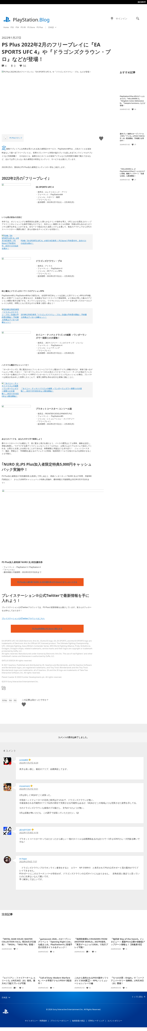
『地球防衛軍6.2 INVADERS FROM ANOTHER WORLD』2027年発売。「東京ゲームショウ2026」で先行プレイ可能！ (91, 943)
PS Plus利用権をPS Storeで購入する (47, 628)
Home (6, 27)
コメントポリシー (114, 1020)
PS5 (12, 27)
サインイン (121, 18)
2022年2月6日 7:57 (28, 861)
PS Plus (40, 27)
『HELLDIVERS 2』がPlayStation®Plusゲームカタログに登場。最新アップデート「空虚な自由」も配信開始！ (132, 172)
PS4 (17, 27)
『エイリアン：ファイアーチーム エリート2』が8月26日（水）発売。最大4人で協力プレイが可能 (18, 980)
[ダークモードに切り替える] (111, 18)
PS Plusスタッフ (16, 138)
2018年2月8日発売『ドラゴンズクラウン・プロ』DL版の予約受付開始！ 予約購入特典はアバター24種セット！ (54, 315)
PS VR (23, 27)
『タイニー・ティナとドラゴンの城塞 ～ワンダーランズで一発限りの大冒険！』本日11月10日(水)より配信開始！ (51, 389)
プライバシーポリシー (59, 1020)
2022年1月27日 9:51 (28, 789)
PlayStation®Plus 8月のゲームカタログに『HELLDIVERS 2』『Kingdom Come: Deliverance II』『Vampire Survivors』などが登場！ (132, 101)
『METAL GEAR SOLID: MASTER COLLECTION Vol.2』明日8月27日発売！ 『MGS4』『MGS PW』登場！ (19, 942)
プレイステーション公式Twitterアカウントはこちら (23, 618)
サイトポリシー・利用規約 (36, 1020)
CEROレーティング (96, 1020)
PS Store (31, 27)
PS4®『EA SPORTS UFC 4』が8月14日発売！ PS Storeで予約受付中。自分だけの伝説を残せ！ (53, 241)
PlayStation (31, 19)
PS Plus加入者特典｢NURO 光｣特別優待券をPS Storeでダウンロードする (47, 582)
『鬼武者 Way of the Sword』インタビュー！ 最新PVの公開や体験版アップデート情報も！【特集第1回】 (128, 942)
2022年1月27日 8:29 (28, 762)
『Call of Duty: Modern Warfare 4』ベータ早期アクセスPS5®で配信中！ (54, 980)
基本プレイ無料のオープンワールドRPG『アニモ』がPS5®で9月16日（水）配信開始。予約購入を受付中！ (132, 137)
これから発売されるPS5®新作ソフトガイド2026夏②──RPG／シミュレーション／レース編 (91, 980)
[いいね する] (133, 109)
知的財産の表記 (78, 1020)
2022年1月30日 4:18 (28, 832)
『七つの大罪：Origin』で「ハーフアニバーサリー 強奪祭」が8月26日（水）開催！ (127, 980)
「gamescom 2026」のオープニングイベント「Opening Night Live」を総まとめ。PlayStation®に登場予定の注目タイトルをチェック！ (55, 943)
